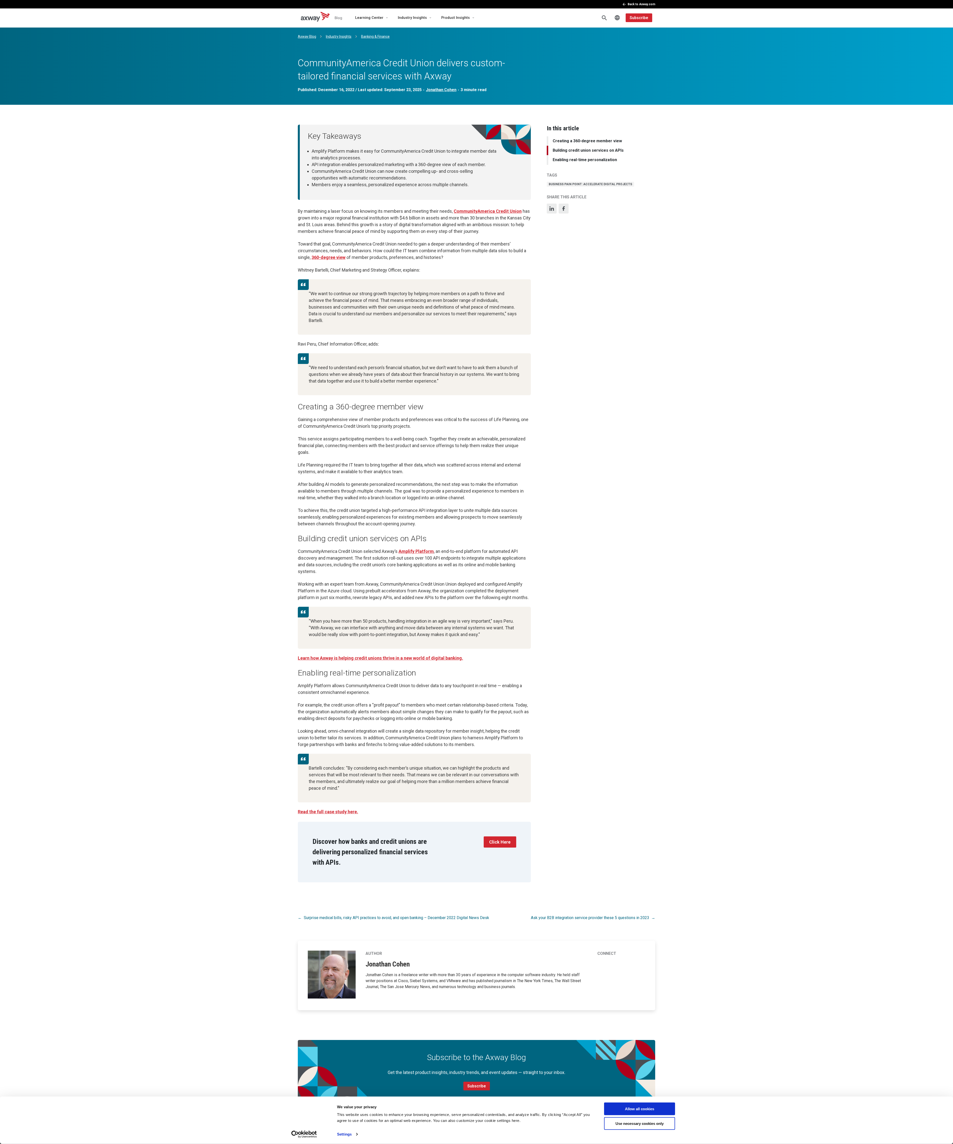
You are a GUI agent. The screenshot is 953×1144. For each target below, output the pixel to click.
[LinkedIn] (552, 209)
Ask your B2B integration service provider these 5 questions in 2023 (590, 917)
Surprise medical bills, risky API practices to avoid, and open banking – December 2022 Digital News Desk (396, 917)
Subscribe (639, 17)
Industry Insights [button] (412, 18)
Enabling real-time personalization (585, 160)
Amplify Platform (416, 551)
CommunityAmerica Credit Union (488, 211)
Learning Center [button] (369, 18)
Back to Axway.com (641, 4)
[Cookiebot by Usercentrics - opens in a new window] (304, 1134)
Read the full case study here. (328, 811)
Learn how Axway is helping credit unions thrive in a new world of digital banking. (380, 658)
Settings (344, 1134)
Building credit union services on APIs (588, 150)
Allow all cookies (639, 1109)
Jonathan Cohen (441, 89)
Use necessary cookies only (639, 1123)
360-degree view (328, 257)
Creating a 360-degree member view (587, 141)
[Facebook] (564, 209)
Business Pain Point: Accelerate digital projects (590, 184)
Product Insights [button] (455, 18)
